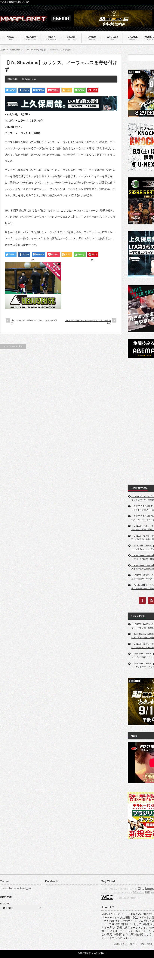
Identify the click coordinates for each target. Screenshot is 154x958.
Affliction (113, 889)
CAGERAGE (126, 892)
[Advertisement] (92, 285)
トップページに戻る (13, 346)
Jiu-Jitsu (105, 889)
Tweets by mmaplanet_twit (16, 888)
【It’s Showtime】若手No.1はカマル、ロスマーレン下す (34, 321)
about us (116, 892)
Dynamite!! (106, 892)
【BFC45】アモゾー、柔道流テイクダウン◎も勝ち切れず (88, 322)
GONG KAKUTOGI (128, 898)
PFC (116, 898)
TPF (147, 892)
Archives (5, 903)
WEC (107, 897)
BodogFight (132, 889)
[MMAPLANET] (23, 20)
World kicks (15, 50)
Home (2, 50)
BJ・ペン (138, 892)
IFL (139, 898)
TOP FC (122, 889)
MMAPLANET (99, 953)
